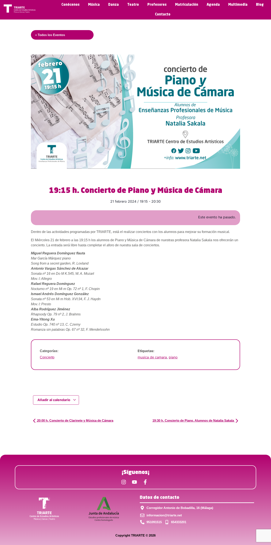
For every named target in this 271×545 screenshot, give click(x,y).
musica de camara (152, 357)
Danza (113, 5)
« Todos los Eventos (50, 35)
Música (94, 5)
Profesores (157, 5)
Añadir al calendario (54, 400)
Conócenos (70, 5)
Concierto (47, 357)
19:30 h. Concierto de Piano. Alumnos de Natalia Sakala (193, 420)
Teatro (133, 5)
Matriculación (186, 5)
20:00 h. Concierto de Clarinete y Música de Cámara (74, 420)
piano (173, 357)
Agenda (213, 5)
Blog (260, 5)
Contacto (162, 14)
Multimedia (237, 5)
